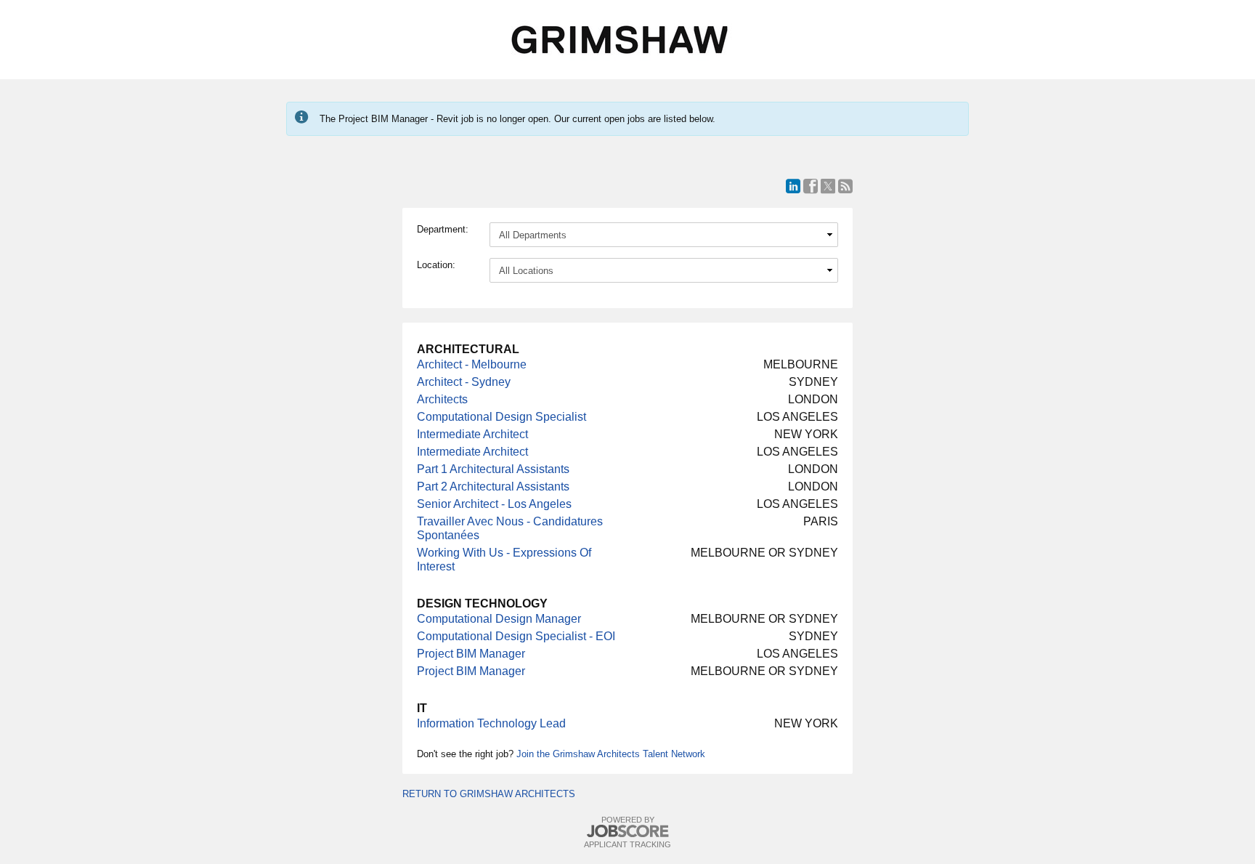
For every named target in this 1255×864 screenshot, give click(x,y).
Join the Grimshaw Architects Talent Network (610, 753)
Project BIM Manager (471, 653)
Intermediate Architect (472, 434)
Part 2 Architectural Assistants (493, 486)
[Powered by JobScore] (627, 832)
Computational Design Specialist (501, 417)
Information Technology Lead (491, 723)
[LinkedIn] (793, 186)
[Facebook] (810, 186)
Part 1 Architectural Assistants (493, 469)
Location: (436, 264)
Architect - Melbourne (472, 364)
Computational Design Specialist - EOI (516, 636)
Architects (442, 399)
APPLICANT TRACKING (627, 844)
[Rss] (845, 186)
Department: (442, 229)
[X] (828, 186)
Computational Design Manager (499, 619)
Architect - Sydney (464, 382)
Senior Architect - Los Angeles (494, 504)
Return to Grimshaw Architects (488, 793)
